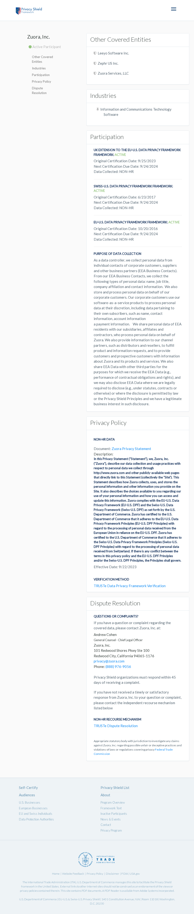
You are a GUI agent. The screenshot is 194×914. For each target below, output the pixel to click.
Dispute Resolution (39, 90)
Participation (41, 75)
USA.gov (135, 873)
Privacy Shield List (115, 787)
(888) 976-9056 (118, 666)
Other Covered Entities (42, 59)
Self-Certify (28, 787)
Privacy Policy (41, 81)
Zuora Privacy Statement (131, 448)
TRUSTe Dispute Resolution (116, 726)
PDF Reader (112, 890)
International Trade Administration (49, 882)
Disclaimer (112, 873)
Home (56, 873)
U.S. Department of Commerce (96, 882)
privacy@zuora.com (109, 661)
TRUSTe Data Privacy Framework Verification (130, 586)
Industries (39, 68)
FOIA (124, 873)
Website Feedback (73, 873)
